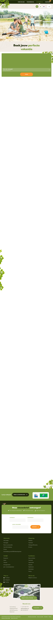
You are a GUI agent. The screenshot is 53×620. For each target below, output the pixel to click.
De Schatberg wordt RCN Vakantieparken (12, 551)
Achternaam (30, 517)
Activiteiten (31, 569)
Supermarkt (31, 562)
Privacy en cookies (40, 616)
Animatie (30, 564)
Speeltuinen (31, 566)
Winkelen (30, 540)
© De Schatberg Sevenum (11, 616)
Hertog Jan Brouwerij (33, 545)
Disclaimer (46, 616)
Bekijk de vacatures (33, 577)
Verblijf (5, 556)
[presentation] (3, 85)
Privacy (5, 549)
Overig (30, 571)
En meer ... (31, 547)
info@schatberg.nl (25, 608)
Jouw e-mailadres (16, 524)
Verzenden (34, 526)
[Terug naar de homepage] (5, 6)
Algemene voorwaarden (32, 616)
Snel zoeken (6, 540)
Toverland (31, 542)
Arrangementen (7, 564)
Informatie (7, 538)
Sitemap (50, 616)
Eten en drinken (32, 558)
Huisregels (6, 542)
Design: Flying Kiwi (14, 618)
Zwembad (31, 560)
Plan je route (36, 607)
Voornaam (12, 517)
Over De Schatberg (8, 547)
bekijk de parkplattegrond (27, 597)
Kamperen (6, 558)
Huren (5, 560)
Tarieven (5, 562)
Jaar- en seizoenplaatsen (9, 566)
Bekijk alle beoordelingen (19, 494)
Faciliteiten (32, 556)
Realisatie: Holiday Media (6, 618)
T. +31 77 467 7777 (25, 606)
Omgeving (31, 538)
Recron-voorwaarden (8, 545)
